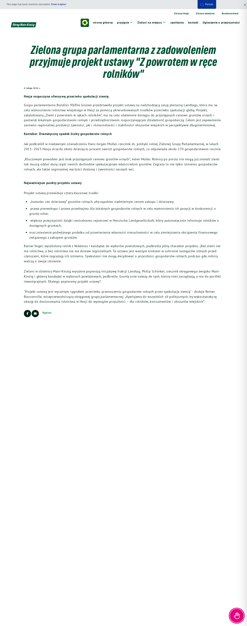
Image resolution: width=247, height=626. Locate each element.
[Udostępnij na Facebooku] (27, 313)
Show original (58, 4)
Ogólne (46, 312)
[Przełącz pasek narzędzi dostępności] (236, 615)
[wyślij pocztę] (35, 313)
